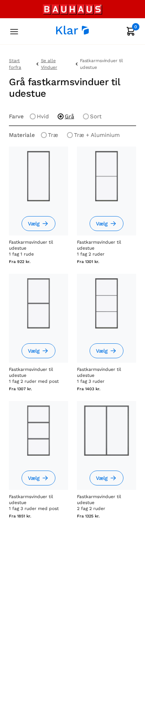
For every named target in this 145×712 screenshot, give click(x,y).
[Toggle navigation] (14, 32)
